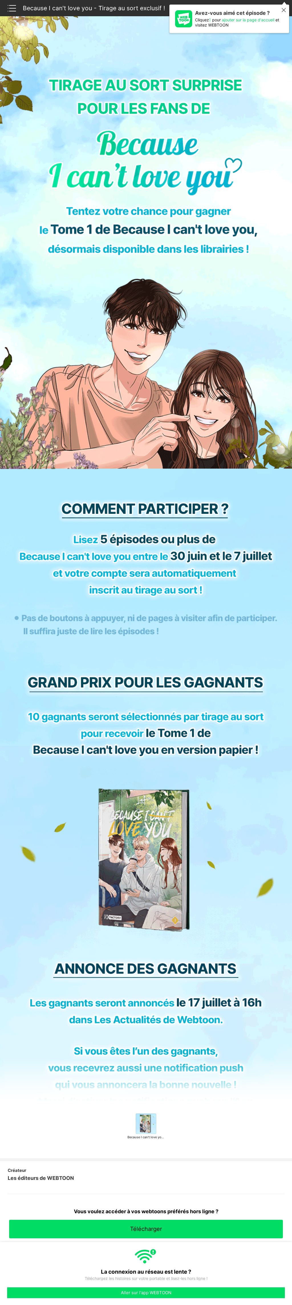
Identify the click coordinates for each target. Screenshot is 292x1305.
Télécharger (146, 1228)
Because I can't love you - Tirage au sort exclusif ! (94, 8)
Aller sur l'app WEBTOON (146, 1292)
